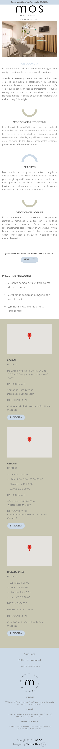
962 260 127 (22, 704)
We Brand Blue (33, 744)
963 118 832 (22, 728)
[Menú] (4, 13)
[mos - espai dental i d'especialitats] (29, 13)
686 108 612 (36, 728)
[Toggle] (5, 283)
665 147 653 (36, 704)
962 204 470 (22, 716)
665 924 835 (37, 716)
